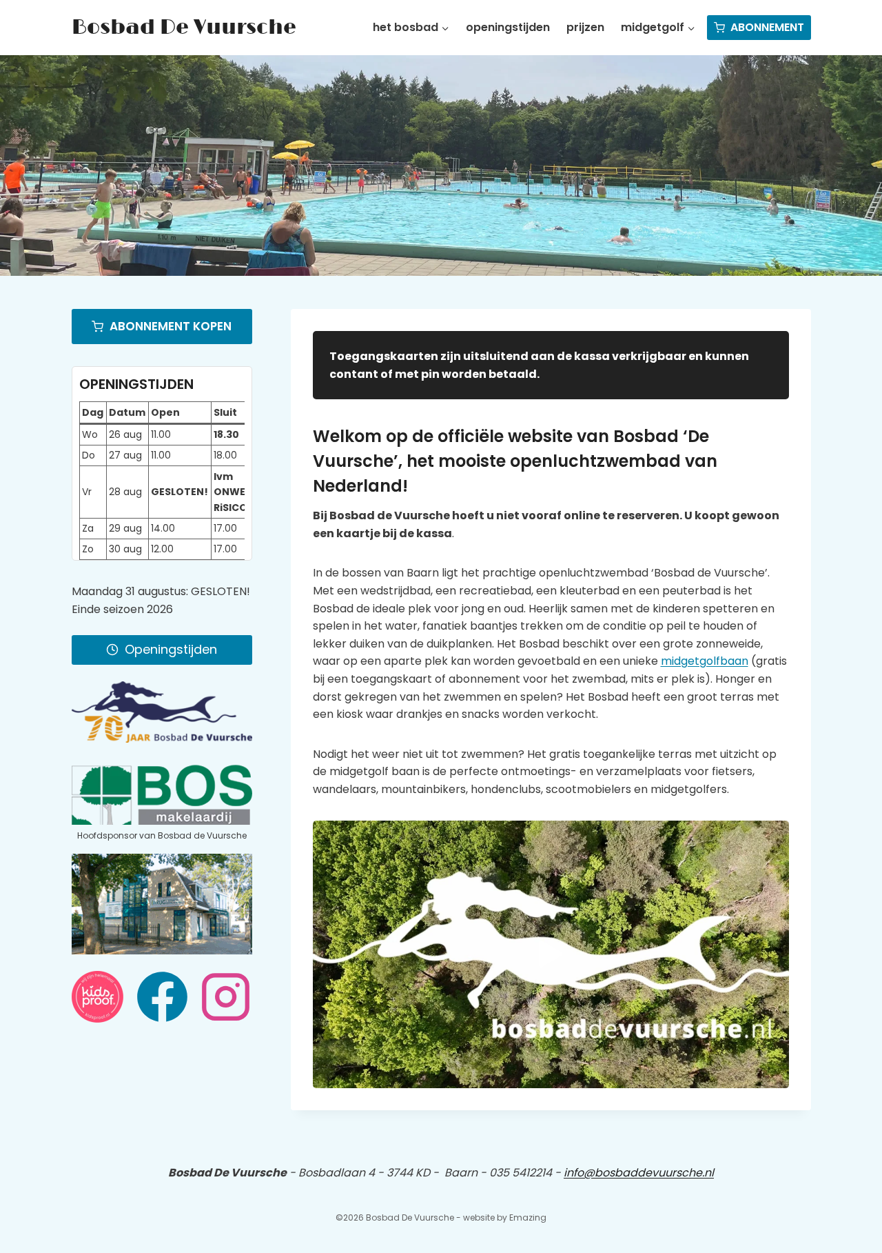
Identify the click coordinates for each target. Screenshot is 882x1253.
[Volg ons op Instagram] (226, 997)
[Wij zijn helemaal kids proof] (97, 997)
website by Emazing (504, 1217)
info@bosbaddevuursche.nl (639, 1173)
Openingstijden (508, 27)
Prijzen (585, 27)
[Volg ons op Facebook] (162, 997)
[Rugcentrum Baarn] (162, 904)
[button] (551, 955)
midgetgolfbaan (704, 661)
